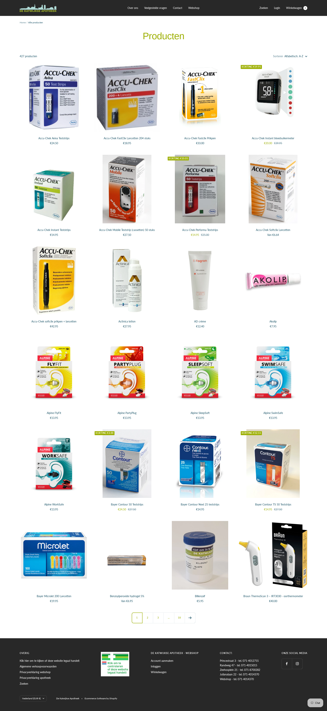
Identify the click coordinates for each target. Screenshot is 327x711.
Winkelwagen (296, 7)
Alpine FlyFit (54, 413)
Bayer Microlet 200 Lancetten (54, 596)
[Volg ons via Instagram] (297, 664)
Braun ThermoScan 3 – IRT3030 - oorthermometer (273, 596)
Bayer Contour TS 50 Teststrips (273, 504)
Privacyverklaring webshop (35, 672)
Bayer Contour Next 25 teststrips (200, 504)
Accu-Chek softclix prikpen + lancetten (53, 321)
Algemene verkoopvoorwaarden (38, 666)
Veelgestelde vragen (155, 7)
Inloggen (156, 666)
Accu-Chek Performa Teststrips (200, 230)
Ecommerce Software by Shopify (101, 698)
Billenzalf (200, 596)
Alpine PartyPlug (127, 413)
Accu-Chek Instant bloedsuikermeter (273, 138)
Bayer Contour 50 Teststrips (127, 504)
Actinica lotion (126, 321)
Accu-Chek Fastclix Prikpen (200, 138)
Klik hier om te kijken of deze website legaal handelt (49, 660)
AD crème (200, 321)
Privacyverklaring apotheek (35, 677)
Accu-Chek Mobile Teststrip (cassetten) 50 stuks (127, 230)
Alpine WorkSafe (54, 504)
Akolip (273, 321)
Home (23, 22)
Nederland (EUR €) (31, 698)
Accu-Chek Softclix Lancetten (273, 230)
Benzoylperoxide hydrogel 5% (127, 596)
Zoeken (263, 7)
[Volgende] (190, 617)
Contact (177, 7)
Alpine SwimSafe (273, 413)
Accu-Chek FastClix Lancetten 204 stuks (127, 138)
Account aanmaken (162, 660)
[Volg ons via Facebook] (287, 664)
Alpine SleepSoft (200, 413)
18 (179, 617)
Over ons (133, 7)
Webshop (193, 7)
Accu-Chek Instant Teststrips (54, 230)
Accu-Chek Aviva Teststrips (53, 138)
